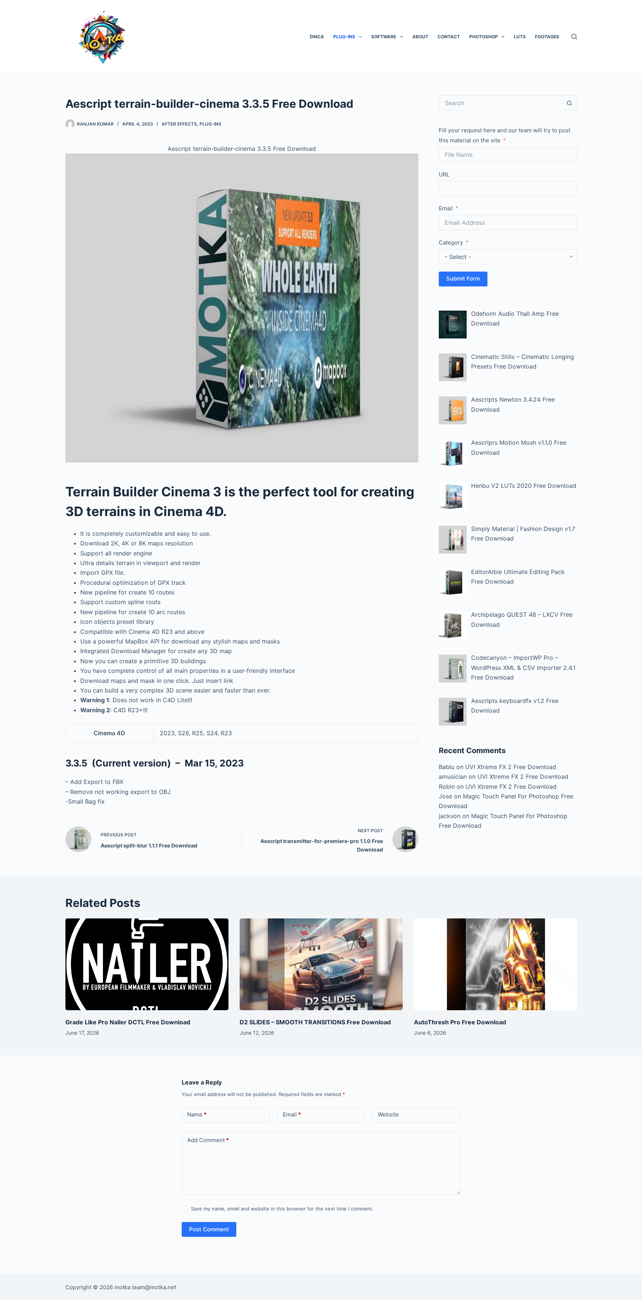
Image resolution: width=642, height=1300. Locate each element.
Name (197, 1114)
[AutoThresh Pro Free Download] (495, 964)
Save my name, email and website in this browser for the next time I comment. (282, 1209)
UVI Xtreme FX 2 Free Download (510, 767)
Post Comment (209, 1229)
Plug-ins (344, 36)
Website (388, 1114)
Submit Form (463, 278)
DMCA (317, 36)
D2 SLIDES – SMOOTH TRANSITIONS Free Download (315, 1022)
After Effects (179, 124)
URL (444, 174)
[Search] (574, 36)
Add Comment (208, 1140)
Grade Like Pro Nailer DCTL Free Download (127, 1022)
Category (451, 242)
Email (446, 208)
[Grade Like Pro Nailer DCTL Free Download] (146, 964)
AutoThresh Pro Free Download (460, 1022)
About (420, 36)
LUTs (520, 36)
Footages (547, 36)
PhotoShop (483, 36)
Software (383, 36)
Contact (449, 36)
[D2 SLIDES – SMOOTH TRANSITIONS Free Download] (321, 964)
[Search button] (569, 102)
